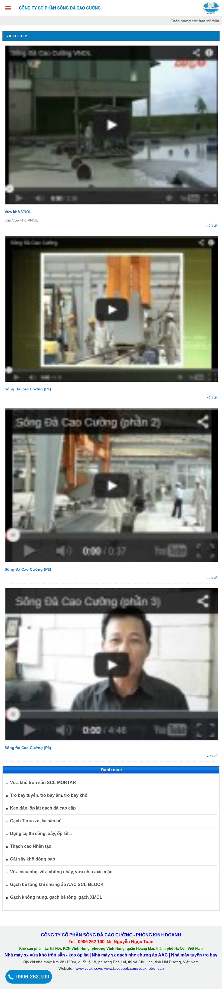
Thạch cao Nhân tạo (30, 846)
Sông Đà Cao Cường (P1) (28, 389)
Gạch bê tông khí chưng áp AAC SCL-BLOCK (57, 884)
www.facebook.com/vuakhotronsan (134, 968)
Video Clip (16, 36)
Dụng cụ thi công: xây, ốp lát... (41, 833)
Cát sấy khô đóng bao (32, 859)
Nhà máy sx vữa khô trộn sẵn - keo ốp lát (47, 955)
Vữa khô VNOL (18, 212)
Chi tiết (212, 225)
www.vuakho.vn (89, 968)
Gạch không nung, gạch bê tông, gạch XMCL (56, 897)
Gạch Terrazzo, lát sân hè (35, 820)
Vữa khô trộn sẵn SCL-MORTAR (43, 782)
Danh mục (111, 770)
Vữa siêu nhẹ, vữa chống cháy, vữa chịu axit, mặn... (63, 871)
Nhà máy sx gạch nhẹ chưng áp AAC (130, 955)
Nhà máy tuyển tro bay (194, 955)
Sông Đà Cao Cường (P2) (28, 569)
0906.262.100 (32, 977)
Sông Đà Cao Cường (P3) (28, 748)
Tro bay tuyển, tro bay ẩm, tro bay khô (48, 795)
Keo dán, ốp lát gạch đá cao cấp (43, 808)
